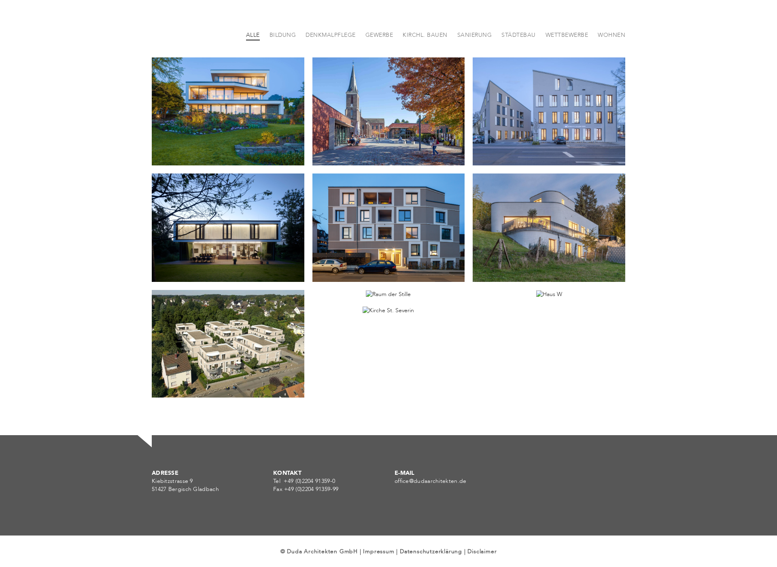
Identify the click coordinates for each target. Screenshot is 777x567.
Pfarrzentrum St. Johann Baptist (374, 141)
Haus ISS (175, 141)
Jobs (711, 45)
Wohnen (175, 151)
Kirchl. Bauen (374, 151)
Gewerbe (498, 151)
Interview (675, 45)
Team (515, 45)
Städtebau (178, 383)
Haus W (495, 349)
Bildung (336, 151)
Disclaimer (482, 551)
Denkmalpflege (346, 375)
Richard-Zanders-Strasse (523, 141)
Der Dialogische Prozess (607, 45)
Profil (545, 45)
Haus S (494, 257)
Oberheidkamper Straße (201, 373)
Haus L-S (176, 257)
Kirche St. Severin (350, 365)
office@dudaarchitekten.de (431, 481)
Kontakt (745, 45)
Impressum (378, 551)
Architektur (474, 45)
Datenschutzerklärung (431, 551)
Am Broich (340, 257)
